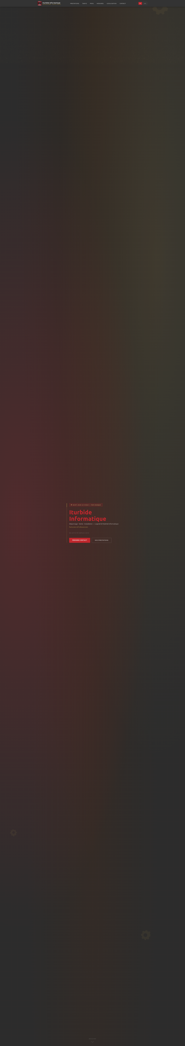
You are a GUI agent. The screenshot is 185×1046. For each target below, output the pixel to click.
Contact (123, 3)
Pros (92, 3)
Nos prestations (101, 540)
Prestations (74, 3)
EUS (145, 3)
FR (140, 3)
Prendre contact (79, 540)
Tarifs (84, 3)
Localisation (112, 3)
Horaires (100, 3)
